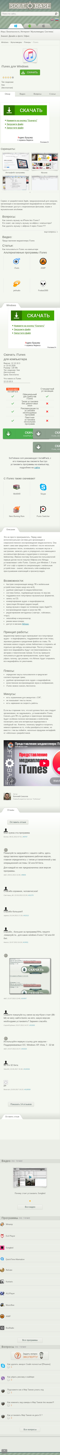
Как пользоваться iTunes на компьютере (20, 249)
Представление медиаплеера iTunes (18, 241)
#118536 (27, 1069)
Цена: (6, 375)
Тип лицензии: (7, 82)
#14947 (24, 998)
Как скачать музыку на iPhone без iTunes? (21, 220)
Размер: (7, 368)
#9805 (24, 875)
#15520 (24, 1049)
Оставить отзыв (18, 822)
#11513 (26, 915)
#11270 (30, 895)
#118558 (27, 1089)
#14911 (25, 942)
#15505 (32, 1025)
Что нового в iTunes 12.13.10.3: (12, 380)
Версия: (7, 363)
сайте (37, 467)
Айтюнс (25, 624)
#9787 (25, 837)
